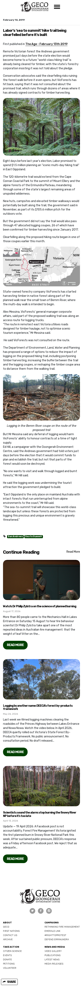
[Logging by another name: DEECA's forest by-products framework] (41, 679)
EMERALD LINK (52, 931)
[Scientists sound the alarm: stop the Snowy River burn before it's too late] (41, 786)
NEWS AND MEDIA (55, 947)
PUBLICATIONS (52, 955)
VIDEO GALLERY (53, 951)
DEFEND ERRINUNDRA (57, 939)
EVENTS (7, 955)
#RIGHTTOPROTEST (55, 935)
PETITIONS (9, 964)
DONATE (7, 959)
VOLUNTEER (9, 968)
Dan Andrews (15, 536)
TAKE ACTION (11, 947)
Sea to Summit (33, 536)
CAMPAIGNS (52, 922)
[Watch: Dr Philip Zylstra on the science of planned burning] (41, 580)
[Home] (34, 7)
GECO (6, 927)
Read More (73, 551)
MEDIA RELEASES (54, 964)
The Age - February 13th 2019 (46, 44)
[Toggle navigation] (57, 7)
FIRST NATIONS (11, 931)
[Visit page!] (32, 911)
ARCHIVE (8, 939)
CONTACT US (10, 935)
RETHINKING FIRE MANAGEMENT (62, 927)
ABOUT (7, 922)
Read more (15, 645)
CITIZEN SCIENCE (12, 951)
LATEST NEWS (52, 959)
